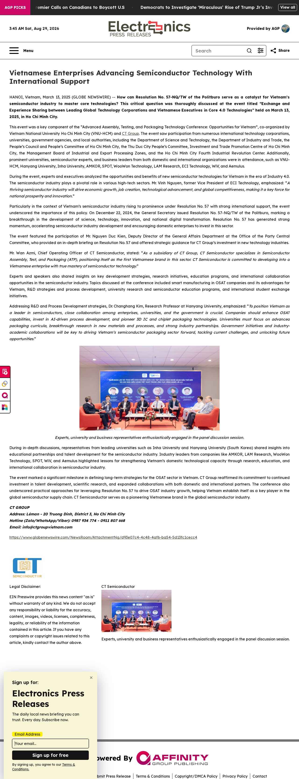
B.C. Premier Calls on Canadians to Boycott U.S (74, 7)
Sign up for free (50, 755)
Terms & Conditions (153, 776)
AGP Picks (15, 7)
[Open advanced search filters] (260, 50)
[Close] (91, 677)
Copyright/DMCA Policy (196, 776)
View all (287, 7)
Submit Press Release (111, 776)
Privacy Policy (235, 776)
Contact (260, 776)
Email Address (27, 734)
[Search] (249, 50)
